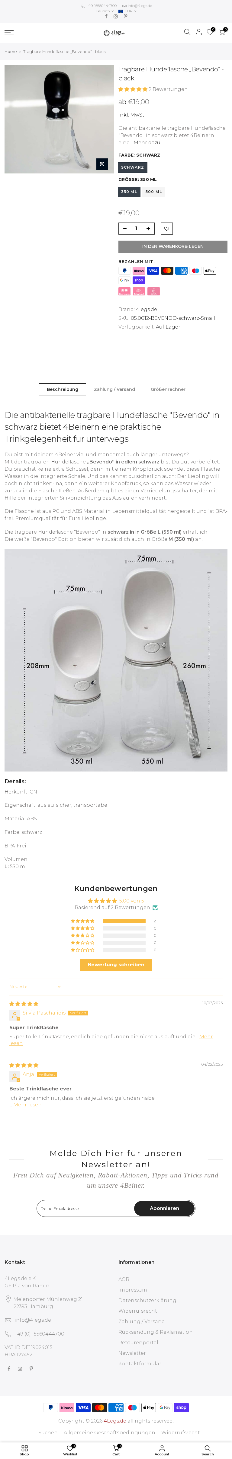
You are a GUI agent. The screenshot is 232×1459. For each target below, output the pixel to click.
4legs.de (146, 309)
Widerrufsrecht (137, 1311)
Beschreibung (62, 389)
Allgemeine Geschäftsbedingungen (109, 1433)
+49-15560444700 (101, 5)
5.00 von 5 (131, 901)
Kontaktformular (139, 1364)
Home (11, 51)
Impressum (132, 1290)
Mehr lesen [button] (27, 1105)
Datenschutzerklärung (147, 1300)
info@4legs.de (140, 5)
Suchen (48, 1433)
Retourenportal (138, 1342)
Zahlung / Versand (114, 389)
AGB (123, 1279)
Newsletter (132, 1353)
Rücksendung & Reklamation (155, 1332)
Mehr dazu (146, 142)
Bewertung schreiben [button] (116, 965)
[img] (23, 1004)
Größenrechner (168, 389)
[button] (133, 89)
